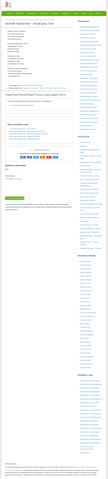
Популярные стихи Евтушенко (90, 439)
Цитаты (76, 13)
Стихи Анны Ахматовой (88, 56)
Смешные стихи (85, 305)
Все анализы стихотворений (14, 470)
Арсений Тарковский (42, 150)
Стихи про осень (85, 291)
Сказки (98, 13)
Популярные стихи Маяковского (91, 399)
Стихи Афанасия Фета (87, 52)
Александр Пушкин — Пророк (90, 228)
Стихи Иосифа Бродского (88, 63)
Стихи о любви (85, 261)
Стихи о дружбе (85, 276)
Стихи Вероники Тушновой (89, 118)
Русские (9, 13)
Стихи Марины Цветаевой (89, 67)
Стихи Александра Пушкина (89, 27)
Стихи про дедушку (86, 335)
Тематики (55, 13)
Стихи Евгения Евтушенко (89, 96)
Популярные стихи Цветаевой (90, 414)
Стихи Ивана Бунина (87, 104)
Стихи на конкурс (86, 364)
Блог (91, 13)
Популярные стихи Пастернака (90, 428)
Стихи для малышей (87, 356)
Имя (6, 169)
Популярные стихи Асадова (89, 432)
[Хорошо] (30, 95)
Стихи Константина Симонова (90, 100)
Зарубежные (19, 13)
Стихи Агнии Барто (86, 74)
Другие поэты (84, 453)
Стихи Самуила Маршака (88, 85)
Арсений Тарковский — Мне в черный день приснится (29, 134)
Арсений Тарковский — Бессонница (23, 128)
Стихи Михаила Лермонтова (89, 30)
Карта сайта (85, 467)
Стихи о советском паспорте (90, 179)
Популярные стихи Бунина (89, 435)
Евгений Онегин (85, 142)
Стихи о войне (85, 338)
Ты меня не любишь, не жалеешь (91, 204)
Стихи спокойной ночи (87, 316)
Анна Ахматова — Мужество (89, 232)
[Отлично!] (38, 95)
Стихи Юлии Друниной (87, 115)
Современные (31, 13)
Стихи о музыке (85, 353)
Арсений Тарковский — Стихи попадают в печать (28, 131)
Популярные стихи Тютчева (89, 403)
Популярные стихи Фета (88, 406)
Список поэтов (44, 13)
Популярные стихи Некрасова (90, 395)
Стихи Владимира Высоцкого (90, 60)
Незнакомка (84, 221)
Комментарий (10, 176)
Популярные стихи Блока (88, 421)
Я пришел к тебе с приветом (89, 217)
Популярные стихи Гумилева (90, 443)
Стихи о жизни (85, 269)
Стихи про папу (85, 327)
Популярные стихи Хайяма (89, 424)
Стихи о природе (85, 272)
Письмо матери (85, 166)
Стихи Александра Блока (88, 71)
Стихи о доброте (85, 360)
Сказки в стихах (85, 367)
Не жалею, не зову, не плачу (89, 176)
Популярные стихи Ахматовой (90, 410)
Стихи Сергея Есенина (87, 34)
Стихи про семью (86, 320)
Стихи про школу (85, 349)
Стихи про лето (85, 302)
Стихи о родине (85, 342)
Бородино (83, 146)
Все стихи (77, 467)
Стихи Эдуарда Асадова (88, 93)
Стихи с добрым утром (88, 313)
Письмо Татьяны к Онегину (89, 225)
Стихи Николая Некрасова (89, 41)
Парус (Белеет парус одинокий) (91, 162)
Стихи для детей (85, 265)
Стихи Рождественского (88, 129)
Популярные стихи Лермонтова (91, 384)
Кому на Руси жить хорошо (89, 214)
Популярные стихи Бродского (90, 417)
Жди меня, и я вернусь (88, 200)
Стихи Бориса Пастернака (89, 82)
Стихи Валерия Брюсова (88, 107)
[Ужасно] (8, 95)
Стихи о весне (85, 298)
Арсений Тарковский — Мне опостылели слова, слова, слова (45, 88)
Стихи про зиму (85, 294)
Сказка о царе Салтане (87, 197)
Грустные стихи (85, 287)
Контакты (93, 467)
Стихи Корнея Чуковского (89, 89)
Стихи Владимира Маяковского (91, 45)
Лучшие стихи (65, 13)
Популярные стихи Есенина (89, 388)
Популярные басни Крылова (90, 392)
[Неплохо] (22, 95)
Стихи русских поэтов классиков (22, 105)
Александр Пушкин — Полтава (90, 248)
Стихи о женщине (86, 280)
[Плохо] (15, 95)
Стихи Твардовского (87, 126)
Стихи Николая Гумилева (88, 122)
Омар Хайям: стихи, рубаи (89, 78)
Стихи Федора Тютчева (88, 49)
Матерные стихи (85, 309)
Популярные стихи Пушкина (90, 381)
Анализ (84, 13)
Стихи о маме (84, 324)
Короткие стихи (85, 283)
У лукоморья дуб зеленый (89, 189)
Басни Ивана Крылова (87, 38)
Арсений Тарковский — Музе (33, 85)
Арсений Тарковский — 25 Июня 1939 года (25, 136)
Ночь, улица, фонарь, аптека (89, 193)
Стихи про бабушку (86, 331)
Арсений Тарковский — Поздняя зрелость (25, 139)
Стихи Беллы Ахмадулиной (89, 111)
